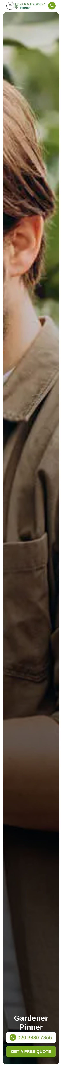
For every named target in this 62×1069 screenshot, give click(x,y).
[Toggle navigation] (10, 6)
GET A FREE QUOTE (31, 1051)
